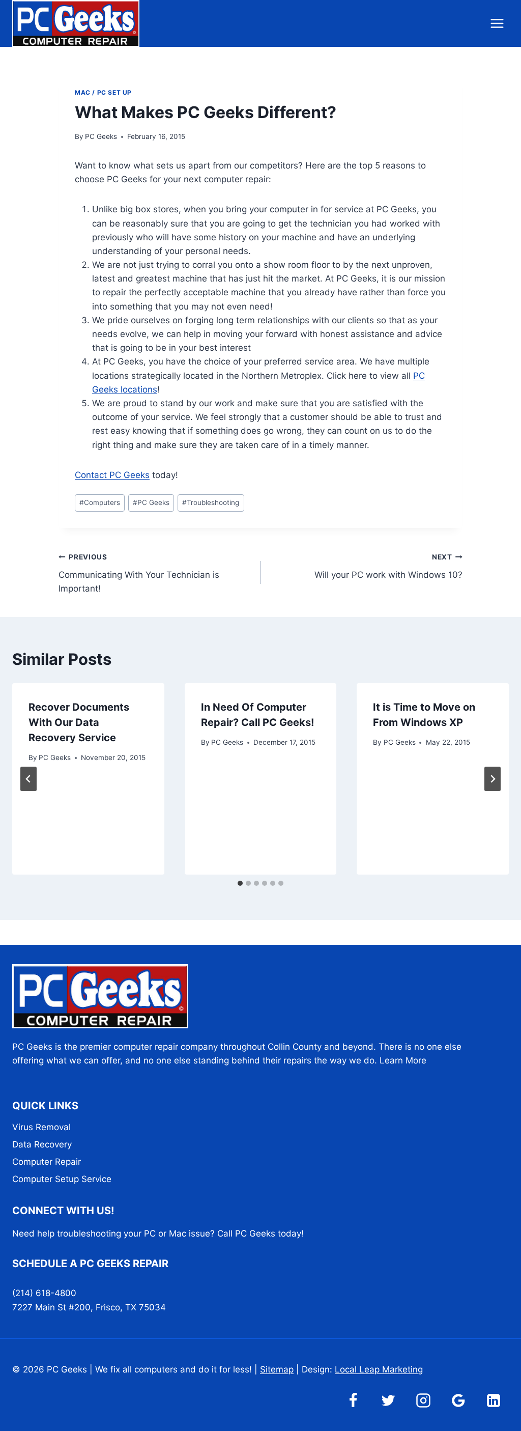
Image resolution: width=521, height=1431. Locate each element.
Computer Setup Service (61, 1179)
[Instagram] (423, 1400)
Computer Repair (46, 1162)
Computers (99, 502)
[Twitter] (388, 1400)
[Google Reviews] (458, 1400)
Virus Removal (41, 1127)
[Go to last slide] (28, 779)
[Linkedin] (493, 1400)
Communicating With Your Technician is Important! (139, 573)
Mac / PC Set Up (103, 92)
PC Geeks (101, 136)
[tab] (240, 883)
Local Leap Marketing (379, 1369)
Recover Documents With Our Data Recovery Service (78, 722)
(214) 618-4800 (44, 1293)
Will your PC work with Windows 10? (388, 566)
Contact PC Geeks (112, 475)
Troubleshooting (210, 502)
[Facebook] (353, 1400)
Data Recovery (42, 1144)
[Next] (492, 779)
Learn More (403, 1060)
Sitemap (277, 1369)
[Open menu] (497, 23)
